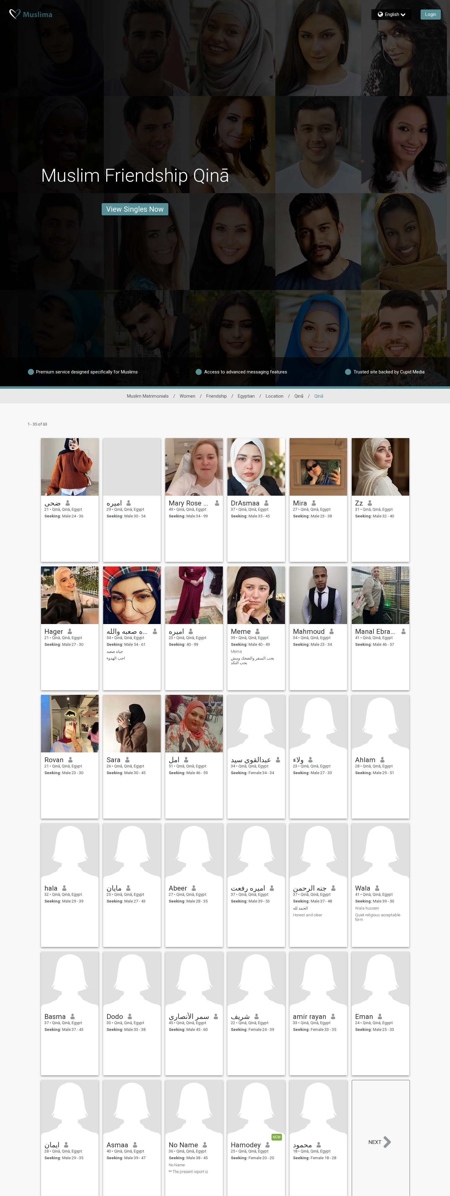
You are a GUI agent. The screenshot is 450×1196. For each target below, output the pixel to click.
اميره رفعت (248, 888)
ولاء (298, 760)
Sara (114, 760)
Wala (362, 888)
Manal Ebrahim (376, 631)
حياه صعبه (115, 651)
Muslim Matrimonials (148, 396)
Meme (241, 631)
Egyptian (246, 396)
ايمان (51, 1145)
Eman (364, 1016)
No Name (183, 1145)
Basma (55, 1016)
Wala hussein (367, 908)
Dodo (115, 1016)
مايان (114, 888)
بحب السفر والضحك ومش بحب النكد (252, 660)
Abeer (178, 888)
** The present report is (188, 1171)
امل (174, 760)
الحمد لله (300, 908)
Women (187, 396)
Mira (300, 503)
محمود (302, 1145)
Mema (236, 651)
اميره (114, 503)
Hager (53, 631)
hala (51, 888)
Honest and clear (307, 915)
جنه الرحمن (310, 888)
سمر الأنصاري (189, 1016)
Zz (359, 503)
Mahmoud (309, 631)
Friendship (216, 396)
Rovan (54, 760)
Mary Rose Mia (190, 503)
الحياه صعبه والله (127, 631)
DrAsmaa (245, 503)
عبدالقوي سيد (251, 760)
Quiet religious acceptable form (377, 917)
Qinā (298, 396)
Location (274, 396)
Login (430, 14)
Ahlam (365, 760)
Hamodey (246, 1145)
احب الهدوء (116, 658)
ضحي (52, 503)
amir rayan (309, 1016)
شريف (240, 1016)
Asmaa (117, 1145)
